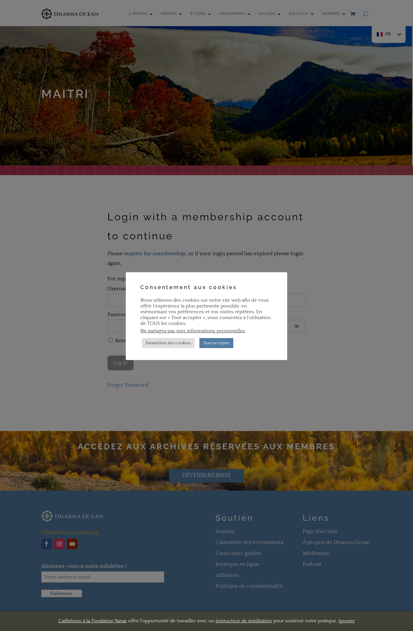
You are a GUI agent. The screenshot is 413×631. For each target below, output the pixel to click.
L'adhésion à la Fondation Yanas (92, 621)
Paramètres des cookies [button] (168, 343)
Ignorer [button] (346, 621)
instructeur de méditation (244, 621)
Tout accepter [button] (216, 343)
